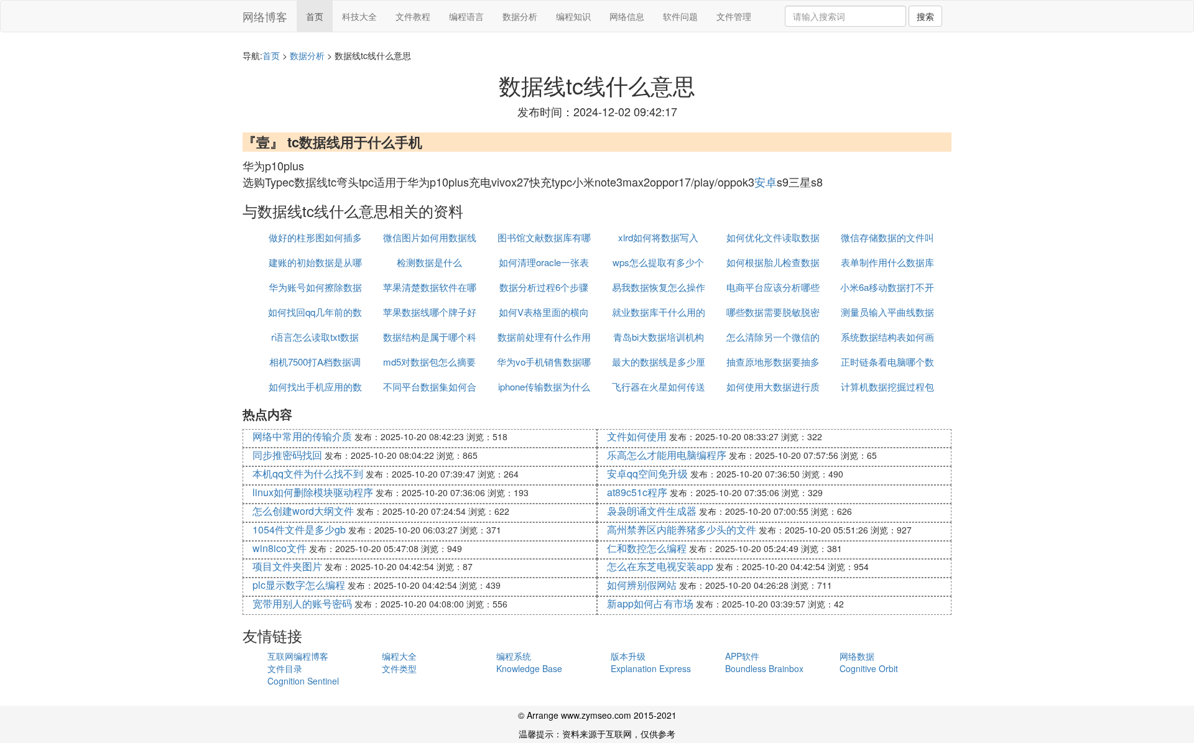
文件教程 (413, 16)
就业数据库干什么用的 (658, 311)
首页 (314, 16)
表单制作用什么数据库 (887, 262)
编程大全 (399, 656)
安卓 (765, 181)
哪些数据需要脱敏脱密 (773, 311)
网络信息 (626, 16)
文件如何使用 (637, 436)
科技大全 (359, 16)
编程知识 (573, 16)
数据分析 (519, 16)
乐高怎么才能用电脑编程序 (666, 455)
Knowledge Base (529, 668)
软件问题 (680, 16)
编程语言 (466, 16)
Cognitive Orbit (869, 668)
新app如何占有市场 (650, 603)
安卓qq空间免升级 (647, 473)
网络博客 (265, 16)
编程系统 (513, 656)
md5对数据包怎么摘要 (429, 361)
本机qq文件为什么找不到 (307, 473)
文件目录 (284, 668)
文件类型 (399, 668)
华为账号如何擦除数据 (315, 286)
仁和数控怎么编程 (647, 548)
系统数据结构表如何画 (887, 336)
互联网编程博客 (297, 656)
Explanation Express (651, 668)
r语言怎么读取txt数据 (315, 336)
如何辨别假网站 (642, 585)
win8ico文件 (279, 548)
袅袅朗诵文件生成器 (651, 511)
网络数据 (857, 656)
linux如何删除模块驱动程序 (312, 492)
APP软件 (742, 656)
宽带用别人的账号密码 (302, 603)
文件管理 (733, 16)
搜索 (925, 16)
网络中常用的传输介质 (302, 436)
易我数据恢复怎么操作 (658, 286)
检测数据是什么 (429, 262)
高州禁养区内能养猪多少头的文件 (681, 529)
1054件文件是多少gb (299, 529)
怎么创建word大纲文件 (303, 511)
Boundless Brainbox (764, 668)
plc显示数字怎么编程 (298, 585)
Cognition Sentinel (303, 681)
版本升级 (628, 656)
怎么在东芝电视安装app (660, 566)
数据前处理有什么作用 (544, 336)
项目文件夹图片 (287, 566)
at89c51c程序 (637, 492)
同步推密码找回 (287, 455)
